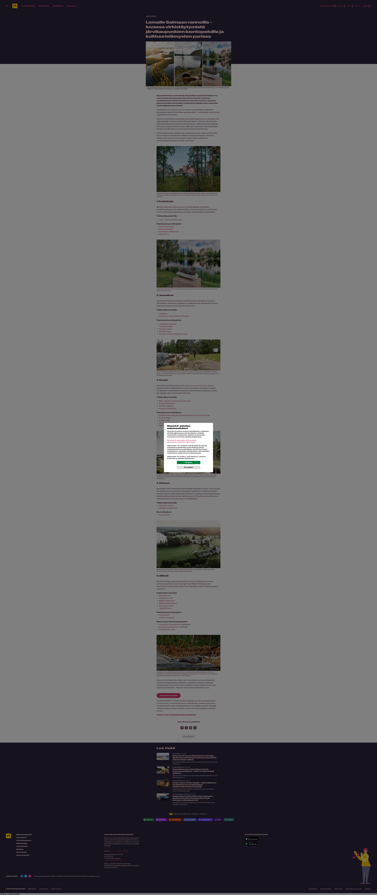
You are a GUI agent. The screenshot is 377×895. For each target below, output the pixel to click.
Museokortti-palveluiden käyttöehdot (181, 442)
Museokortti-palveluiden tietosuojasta (181, 440)
